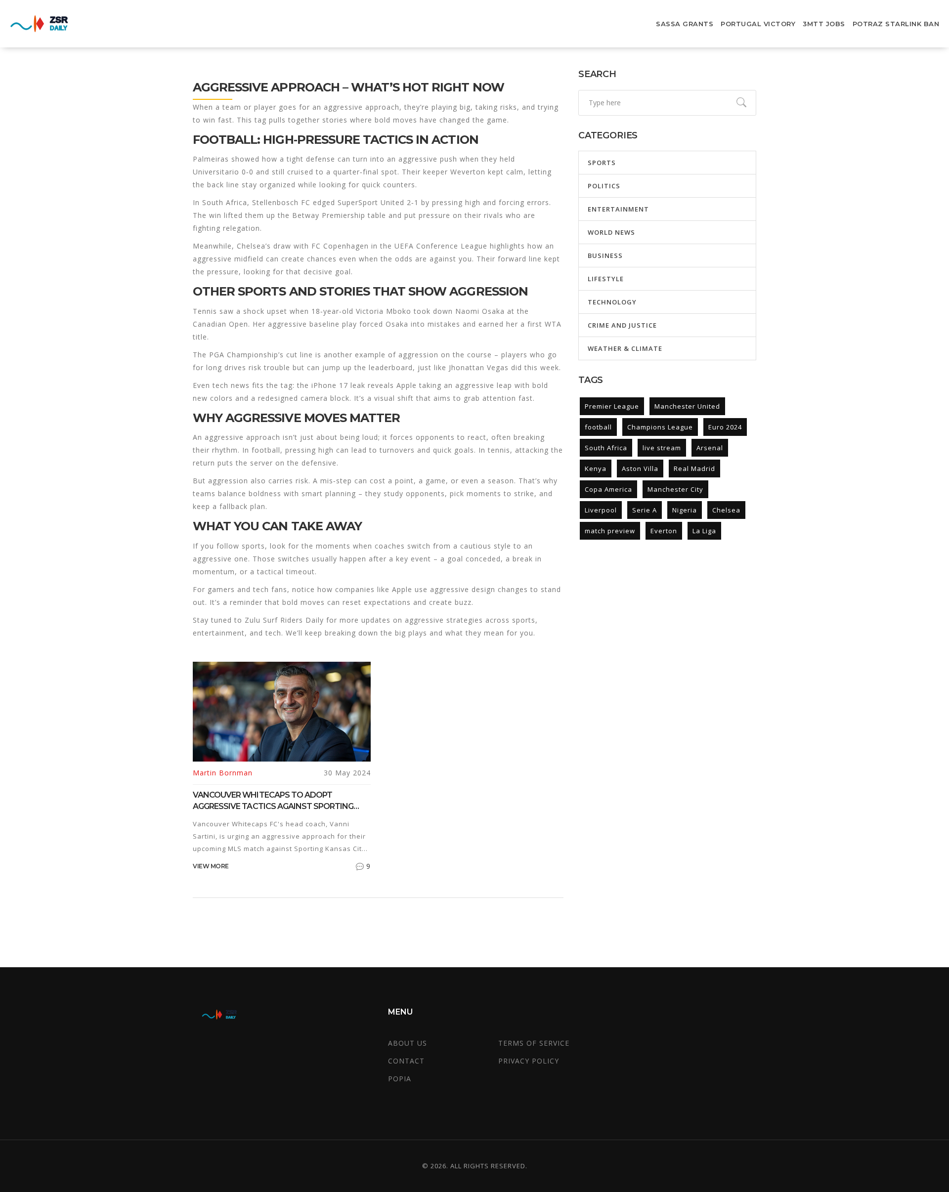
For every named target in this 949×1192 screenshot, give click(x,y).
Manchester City (675, 489)
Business (605, 255)
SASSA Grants (684, 24)
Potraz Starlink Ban (896, 24)
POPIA (399, 1078)
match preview (610, 530)
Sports (602, 162)
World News (611, 232)
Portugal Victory (758, 24)
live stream (662, 447)
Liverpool (601, 510)
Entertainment (618, 209)
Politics (604, 185)
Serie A (644, 510)
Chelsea (726, 510)
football (598, 427)
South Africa (606, 447)
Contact (406, 1060)
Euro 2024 (725, 427)
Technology (612, 302)
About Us (407, 1043)
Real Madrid (694, 468)
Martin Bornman (223, 772)
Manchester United (687, 406)
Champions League (660, 427)
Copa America (608, 489)
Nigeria (684, 510)
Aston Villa (640, 468)
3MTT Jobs (824, 24)
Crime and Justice (622, 325)
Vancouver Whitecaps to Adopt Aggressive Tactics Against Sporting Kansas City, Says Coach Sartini (273, 801)
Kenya (595, 468)
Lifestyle (606, 278)
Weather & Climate (625, 348)
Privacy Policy (528, 1060)
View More (211, 866)
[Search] (741, 103)
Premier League (612, 406)
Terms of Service (533, 1043)
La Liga (704, 530)
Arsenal (709, 447)
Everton (663, 530)
